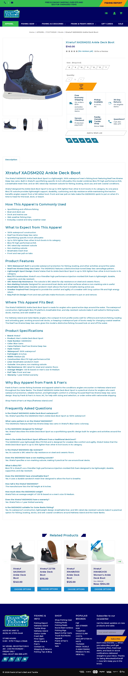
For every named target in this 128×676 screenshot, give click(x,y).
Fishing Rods (61, 622)
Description (11, 159)
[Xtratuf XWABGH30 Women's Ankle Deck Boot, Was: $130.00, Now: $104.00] (103, 552)
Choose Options (22, 589)
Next (120, 561)
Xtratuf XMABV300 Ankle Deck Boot (73, 573)
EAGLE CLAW (82, 633)
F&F (77, 623)
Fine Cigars (39, 639)
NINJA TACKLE (82, 646)
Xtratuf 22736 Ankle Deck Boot (47, 571)
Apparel (58, 638)
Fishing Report (41, 623)
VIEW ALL (80, 654)
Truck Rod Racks (63, 636)
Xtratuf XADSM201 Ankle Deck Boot (19, 573)
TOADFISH (80, 631)
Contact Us (39, 646)
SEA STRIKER (82, 626)
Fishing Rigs (60, 630)
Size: (74, 63)
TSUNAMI (80, 644)
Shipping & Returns (43, 649)
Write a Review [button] (101, 51)
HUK (78, 628)
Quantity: (70, 75)
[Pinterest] (95, 140)
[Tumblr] (18, 659)
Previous (5, 561)
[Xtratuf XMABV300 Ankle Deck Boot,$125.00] (76, 552)
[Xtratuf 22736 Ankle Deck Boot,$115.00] (49, 552)
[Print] (82, 140)
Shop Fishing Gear (63, 620)
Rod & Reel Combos (64, 628)
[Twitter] (88, 140)
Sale (57, 646)
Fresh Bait (38, 636)
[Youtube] (25, 659)
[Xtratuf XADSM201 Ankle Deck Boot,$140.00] (22, 552)
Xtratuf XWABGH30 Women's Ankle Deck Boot (102, 573)
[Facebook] (69, 140)
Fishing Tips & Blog (43, 652)
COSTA (79, 636)
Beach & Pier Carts (63, 633)
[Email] (75, 140)
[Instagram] (11, 659)
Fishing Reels (61, 625)
